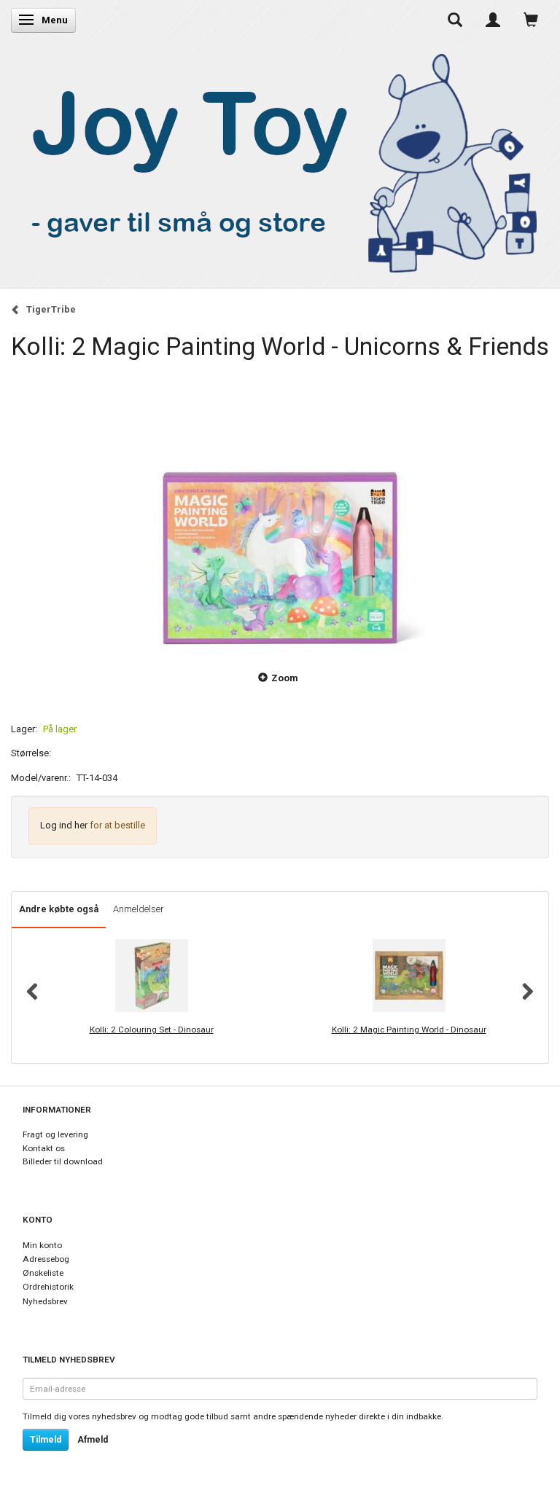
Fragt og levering (55, 1134)
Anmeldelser (138, 908)
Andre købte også (58, 908)
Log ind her (64, 825)
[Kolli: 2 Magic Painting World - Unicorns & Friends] (280, 508)
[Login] (493, 20)
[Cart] (531, 20)
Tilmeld (45, 1440)
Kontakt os (44, 1148)
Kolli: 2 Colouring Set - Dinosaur (152, 1029)
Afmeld (92, 1440)
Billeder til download (63, 1161)
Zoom (284, 678)
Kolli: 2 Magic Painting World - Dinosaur (409, 1029)
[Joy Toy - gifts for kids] (276, 160)
